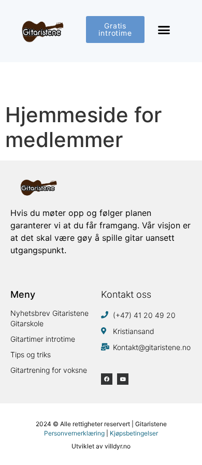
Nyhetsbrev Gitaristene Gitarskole (49, 318)
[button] (164, 30)
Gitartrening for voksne (48, 370)
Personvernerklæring (74, 433)
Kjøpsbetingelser (134, 433)
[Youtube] (122, 379)
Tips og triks (30, 354)
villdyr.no (118, 446)
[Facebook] (106, 379)
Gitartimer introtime (42, 339)
